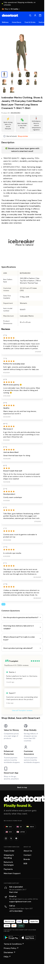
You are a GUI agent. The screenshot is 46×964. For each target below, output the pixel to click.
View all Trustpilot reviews (22, 710)
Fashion (41, 22)
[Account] (35, 15)
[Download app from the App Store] (28, 937)
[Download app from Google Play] (11, 937)
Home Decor (16, 22)
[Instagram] (6, 838)
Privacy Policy (11, 948)
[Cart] (40, 15)
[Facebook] (16, 838)
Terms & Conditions (14, 944)
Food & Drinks (30, 22)
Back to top (22, 787)
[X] (11, 838)
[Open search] (30, 15)
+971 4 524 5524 (15, 911)
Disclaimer (9, 952)
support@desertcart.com (20, 901)
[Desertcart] (10, 15)
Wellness (5, 22)
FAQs (7, 956)
